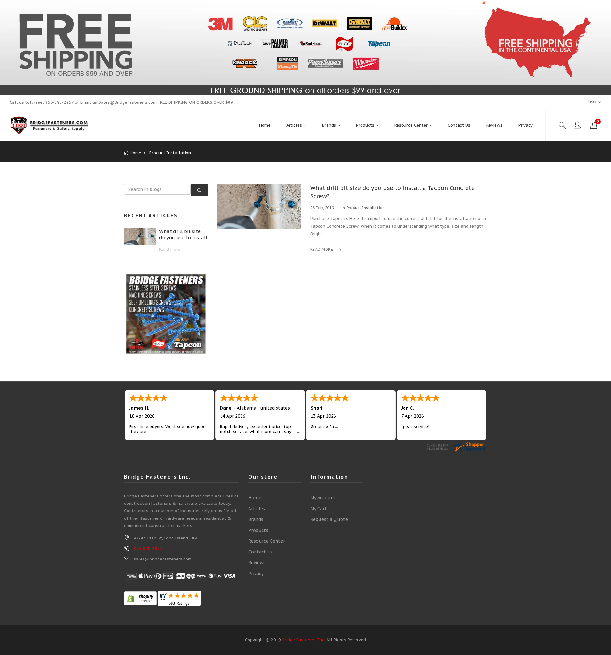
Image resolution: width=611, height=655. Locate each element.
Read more (169, 249)
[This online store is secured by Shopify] (140, 598)
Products (258, 530)
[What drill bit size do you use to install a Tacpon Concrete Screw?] (140, 236)
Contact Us (260, 552)
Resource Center (266, 541)
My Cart (318, 508)
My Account (323, 498)
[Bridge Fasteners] (49, 125)
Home (254, 498)
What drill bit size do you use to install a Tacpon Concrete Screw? (183, 234)
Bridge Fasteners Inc (303, 640)
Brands (255, 519)
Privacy (255, 573)
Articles (256, 508)
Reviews (257, 563)
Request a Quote (329, 519)
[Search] (562, 125)
